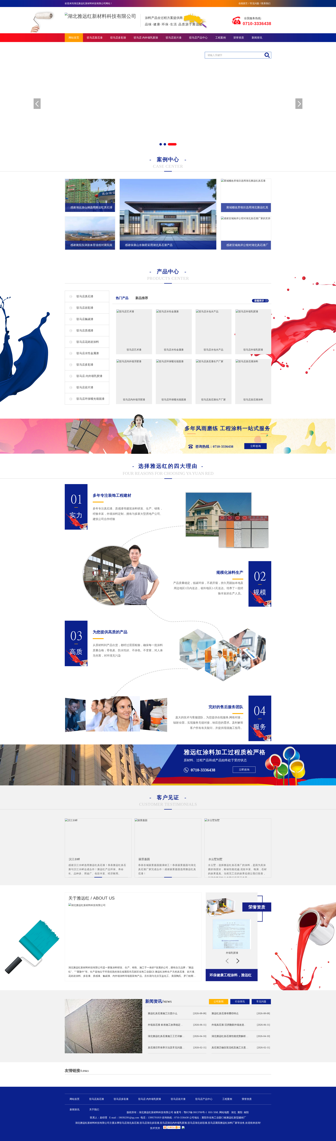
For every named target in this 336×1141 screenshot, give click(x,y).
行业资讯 (240, 1001)
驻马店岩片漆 (173, 37)
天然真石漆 (232, 952)
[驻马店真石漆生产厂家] (213, 361)
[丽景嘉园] (168, 820)
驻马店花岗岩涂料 (87, 341)
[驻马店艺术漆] (134, 311)
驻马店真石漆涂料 (253, 399)
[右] (298, 103)
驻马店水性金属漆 (87, 353)
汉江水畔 (74, 859)
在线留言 (243, 3)
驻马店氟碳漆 (84, 319)
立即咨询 (255, 446)
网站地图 (224, 1112)
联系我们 (265, 3)
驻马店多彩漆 (118, 37)
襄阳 (239, 1112)
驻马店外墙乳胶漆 (253, 349)
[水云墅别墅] (238, 820)
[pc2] (168, 103)
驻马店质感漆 (84, 330)
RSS (210, 1112)
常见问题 (254, 3)
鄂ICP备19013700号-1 (195, 1112)
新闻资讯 (257, 37)
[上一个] (227, 961)
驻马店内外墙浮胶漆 (134, 399)
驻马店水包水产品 (213, 349)
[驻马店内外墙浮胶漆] (134, 361)
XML (216, 1112)
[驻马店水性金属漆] (173, 311)
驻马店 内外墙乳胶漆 (146, 37)
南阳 (246, 1112)
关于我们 (74, 46)
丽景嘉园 (144, 859)
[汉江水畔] (98, 820)
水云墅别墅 (215, 859)
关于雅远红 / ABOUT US (91, 898)
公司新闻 (218, 1001)
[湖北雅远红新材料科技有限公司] (100, 13)
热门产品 (122, 298)
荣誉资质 (238, 37)
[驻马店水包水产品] (213, 311)
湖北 (233, 1112)
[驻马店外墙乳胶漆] (253, 311)
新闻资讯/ (158, 1001)
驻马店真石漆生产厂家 (213, 399)
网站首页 (74, 37)
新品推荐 (141, 298)
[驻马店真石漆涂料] (253, 361)
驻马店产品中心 (198, 37)
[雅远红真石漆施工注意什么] (103, 1026)
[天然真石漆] (232, 934)
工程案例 (220, 37)
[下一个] (237, 961)
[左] (37, 103)
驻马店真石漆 (95, 37)
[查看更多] (260, 301)
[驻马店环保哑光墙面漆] (173, 361)
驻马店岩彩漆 (84, 307)
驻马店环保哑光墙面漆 (90, 398)
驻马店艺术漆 (134, 349)
